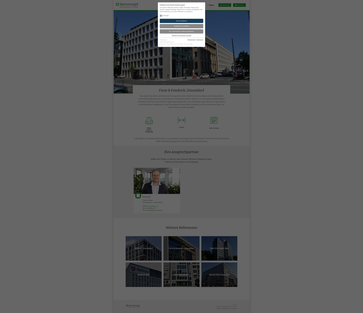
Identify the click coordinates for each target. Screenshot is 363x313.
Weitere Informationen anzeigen (181, 35)
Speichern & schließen (181, 26)
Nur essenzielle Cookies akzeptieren (181, 31)
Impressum (199, 39)
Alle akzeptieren (181, 21)
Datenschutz (191, 39)
